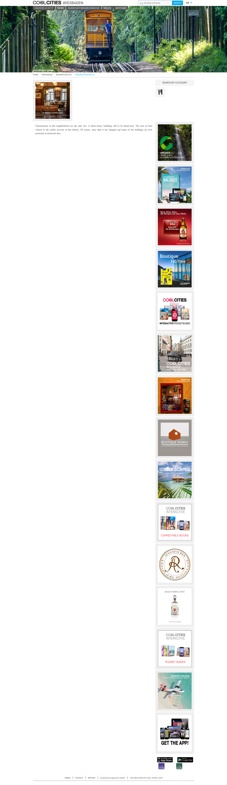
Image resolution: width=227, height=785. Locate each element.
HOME (35, 75)
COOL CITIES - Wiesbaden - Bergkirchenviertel (47, 3)
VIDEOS (107, 8)
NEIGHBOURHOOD (64, 75)
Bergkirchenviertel (85, 75)
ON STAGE (120, 8)
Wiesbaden (47, 75)
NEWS (60, 8)
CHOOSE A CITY (44, 8)
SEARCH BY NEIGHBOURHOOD (83, 8)
